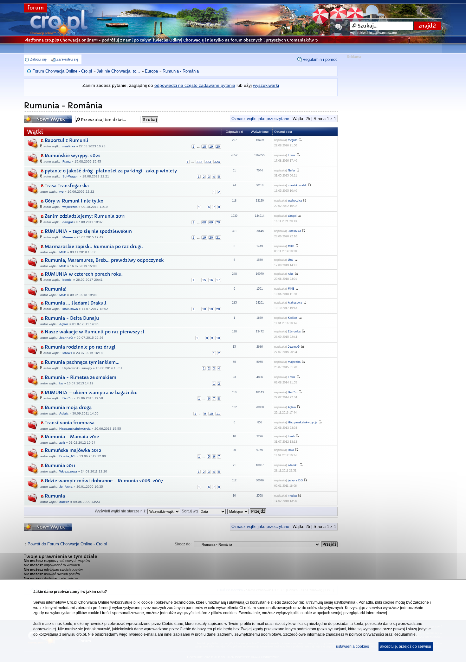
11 (218, 413)
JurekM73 (294, 231)
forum (35, 8)
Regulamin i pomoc (320, 59)
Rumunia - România (181, 71)
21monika (294, 331)
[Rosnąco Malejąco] (247, 511)
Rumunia (55, 496)
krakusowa (70, 309)
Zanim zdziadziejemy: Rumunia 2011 (85, 216)
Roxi (291, 450)
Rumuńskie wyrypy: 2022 (72, 155)
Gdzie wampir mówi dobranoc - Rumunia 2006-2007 (104, 481)
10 (218, 338)
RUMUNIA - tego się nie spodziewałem (88, 231)
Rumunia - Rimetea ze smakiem (80, 377)
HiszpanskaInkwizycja (75, 428)
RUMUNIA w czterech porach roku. (84, 274)
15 (204, 280)
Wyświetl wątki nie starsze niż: (121, 511)
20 (218, 146)
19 (211, 146)
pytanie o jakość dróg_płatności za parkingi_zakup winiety (111, 171)
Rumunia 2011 (60, 465)
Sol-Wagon (70, 176)
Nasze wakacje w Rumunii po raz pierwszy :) (94, 332)
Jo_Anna (66, 486)
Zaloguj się (38, 59)
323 (208, 162)
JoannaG (66, 337)
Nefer (291, 170)
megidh (292, 140)
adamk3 (293, 465)
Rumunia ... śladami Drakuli (76, 303)
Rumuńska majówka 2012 (73, 450)
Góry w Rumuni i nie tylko (74, 201)
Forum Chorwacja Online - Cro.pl (62, 71)
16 (211, 280)
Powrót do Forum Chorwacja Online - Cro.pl (67, 544)
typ (61, 191)
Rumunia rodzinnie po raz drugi (80, 347)
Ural (290, 259)
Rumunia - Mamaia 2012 (72, 437)
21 (218, 237)
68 (204, 222)
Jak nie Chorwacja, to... (118, 71)
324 (217, 162)
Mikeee (67, 237)
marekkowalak (297, 185)
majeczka (294, 361)
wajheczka (70, 207)
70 (218, 222)
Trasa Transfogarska (67, 186)
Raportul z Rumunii (66, 140)
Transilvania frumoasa (69, 423)
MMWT (67, 353)
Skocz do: (183, 544)
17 (218, 280)
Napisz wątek (38, 117)
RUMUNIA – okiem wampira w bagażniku (91, 392)
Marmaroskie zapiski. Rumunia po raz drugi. (94, 246)
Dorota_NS (67, 456)
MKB (62, 252)
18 (204, 146)
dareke (64, 502)
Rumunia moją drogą (68, 407)
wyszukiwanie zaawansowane (373, 33)
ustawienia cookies (352, 646)
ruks (291, 273)
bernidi (67, 279)
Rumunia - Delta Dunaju (72, 318)
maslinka (68, 146)
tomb (291, 436)
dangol (67, 222)
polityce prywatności (366, 634)
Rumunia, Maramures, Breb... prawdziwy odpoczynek (104, 260)
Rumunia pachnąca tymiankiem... (82, 362)
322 (199, 162)
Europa (151, 71)
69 (211, 222)
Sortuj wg (190, 511)
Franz (66, 161)
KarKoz (292, 317)
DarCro (67, 398)
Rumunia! (56, 289)
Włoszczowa (68, 471)
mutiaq (292, 495)
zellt (62, 442)
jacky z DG (295, 480)
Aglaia (63, 324)
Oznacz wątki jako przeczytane (260, 118)
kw (61, 383)
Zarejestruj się (67, 59)
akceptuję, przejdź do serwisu (405, 646)
